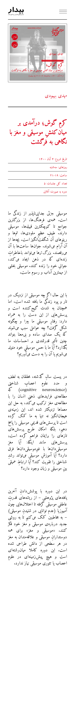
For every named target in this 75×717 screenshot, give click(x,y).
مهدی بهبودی (56, 95)
